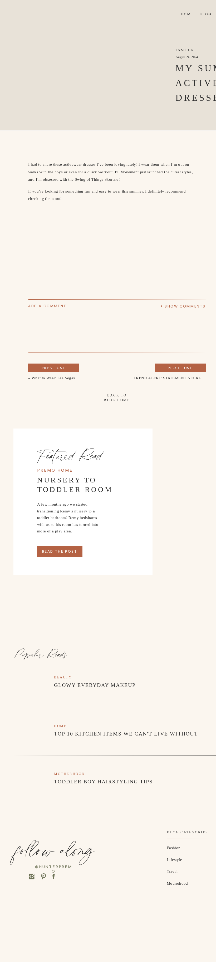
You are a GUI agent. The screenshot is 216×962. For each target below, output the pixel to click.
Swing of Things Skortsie (97, 179)
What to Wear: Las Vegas (53, 378)
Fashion (185, 50)
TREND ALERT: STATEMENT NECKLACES (173, 378)
